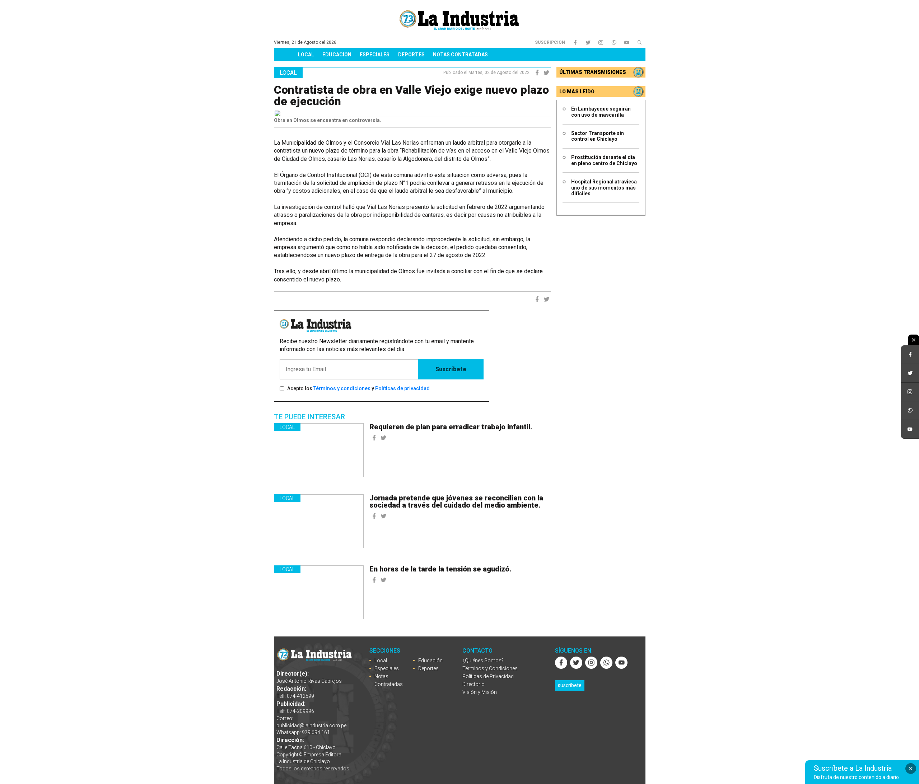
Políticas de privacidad (402, 388)
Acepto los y (358, 388)
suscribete (570, 685)
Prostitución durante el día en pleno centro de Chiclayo (604, 160)
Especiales (374, 54)
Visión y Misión (479, 692)
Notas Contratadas (460, 54)
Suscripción (550, 42)
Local (306, 54)
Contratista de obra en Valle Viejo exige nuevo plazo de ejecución (411, 95)
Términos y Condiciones (490, 668)
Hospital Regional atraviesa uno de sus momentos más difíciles (604, 188)
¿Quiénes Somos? (483, 660)
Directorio (473, 684)
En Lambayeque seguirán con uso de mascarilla (601, 112)
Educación (336, 54)
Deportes (411, 54)
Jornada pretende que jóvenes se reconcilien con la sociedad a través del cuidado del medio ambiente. (456, 501)
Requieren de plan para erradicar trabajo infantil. (450, 427)
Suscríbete (450, 369)
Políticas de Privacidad (488, 676)
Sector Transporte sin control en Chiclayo (597, 136)
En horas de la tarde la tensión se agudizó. (440, 569)
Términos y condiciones (341, 388)
